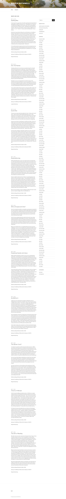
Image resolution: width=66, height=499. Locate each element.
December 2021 (41, 120)
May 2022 (40, 111)
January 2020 (41, 161)
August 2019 (41, 170)
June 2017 (40, 217)
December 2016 (41, 228)
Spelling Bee (14, 20)
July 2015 (40, 259)
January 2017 (41, 226)
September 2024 (41, 60)
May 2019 (40, 176)
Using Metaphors (41, 31)
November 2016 (41, 230)
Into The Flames (15, 65)
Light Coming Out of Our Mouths (44, 26)
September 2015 (41, 255)
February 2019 (41, 181)
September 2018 (41, 190)
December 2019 (41, 163)
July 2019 (40, 172)
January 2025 (41, 53)
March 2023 (41, 93)
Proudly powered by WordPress (16, 496)
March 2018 (41, 201)
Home (12, 9)
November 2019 (41, 165)
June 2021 (40, 131)
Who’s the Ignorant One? (18, 206)
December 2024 (41, 55)
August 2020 (41, 149)
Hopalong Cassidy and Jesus (19, 253)
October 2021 (41, 123)
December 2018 (41, 185)
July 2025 (40, 42)
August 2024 (41, 62)
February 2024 (41, 73)
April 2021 (40, 134)
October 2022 (41, 102)
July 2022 (40, 107)
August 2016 (41, 235)
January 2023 (41, 96)
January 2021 (41, 140)
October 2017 (41, 210)
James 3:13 (41, 33)
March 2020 (41, 158)
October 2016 (41, 232)
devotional (40, 272)
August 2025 (41, 40)
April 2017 (40, 221)
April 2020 (40, 156)
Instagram (16, 9)
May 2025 (40, 46)
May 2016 (40, 241)
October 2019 (41, 167)
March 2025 (41, 49)
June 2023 (40, 87)
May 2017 (40, 219)
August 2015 (41, 257)
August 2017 (41, 214)
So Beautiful (41, 29)
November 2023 (41, 78)
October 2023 (41, 80)
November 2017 (41, 208)
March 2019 (41, 179)
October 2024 (41, 58)
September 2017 (41, 212)
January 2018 (41, 205)
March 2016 (41, 244)
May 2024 (40, 67)
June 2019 (40, 174)
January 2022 (41, 118)
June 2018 (40, 196)
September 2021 (41, 125)
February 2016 (41, 246)
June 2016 (40, 239)
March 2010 (41, 264)
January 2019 (41, 183)
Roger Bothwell (20, 3)
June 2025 (40, 44)
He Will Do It (14, 298)
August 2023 (41, 84)
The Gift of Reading (16, 433)
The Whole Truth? (16, 344)
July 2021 (40, 129)
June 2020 (40, 152)
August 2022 (41, 105)
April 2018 (40, 199)
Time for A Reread (16, 390)
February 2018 (41, 203)
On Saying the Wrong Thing (43, 27)
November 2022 (41, 100)
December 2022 (41, 98)
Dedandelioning (15, 158)
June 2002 (40, 266)
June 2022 (40, 109)
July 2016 (40, 237)
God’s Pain (14, 110)
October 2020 (41, 145)
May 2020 (40, 154)
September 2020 (41, 147)
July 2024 (40, 64)
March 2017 (41, 223)
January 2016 (41, 248)
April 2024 (40, 69)
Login (12, 490)
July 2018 (40, 194)
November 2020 (41, 143)
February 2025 (41, 51)
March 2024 (41, 71)
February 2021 (41, 138)
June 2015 (40, 261)
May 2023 (40, 89)
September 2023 (41, 82)
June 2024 (40, 66)
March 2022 (41, 114)
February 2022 (41, 116)
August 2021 (41, 127)
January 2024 (41, 75)
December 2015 (41, 250)
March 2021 (41, 136)
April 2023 (40, 91)
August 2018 (41, 192)
